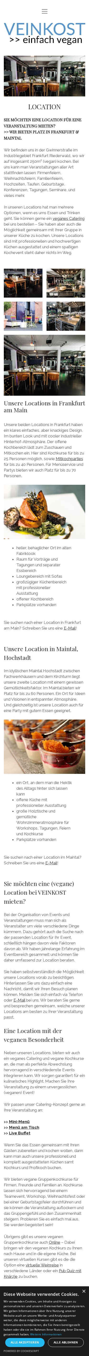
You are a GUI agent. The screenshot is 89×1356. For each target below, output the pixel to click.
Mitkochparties (69, 458)
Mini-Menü (19, 1121)
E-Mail (70, 628)
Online (54, 1242)
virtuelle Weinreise (42, 1265)
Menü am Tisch (24, 1127)
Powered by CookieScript (21, 1351)
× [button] (83, 1291)
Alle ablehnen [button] (66, 1342)
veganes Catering (68, 218)
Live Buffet (19, 1133)
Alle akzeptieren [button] (25, 1342)
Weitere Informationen (45, 1334)
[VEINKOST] (44, 41)
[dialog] (44, 1321)
